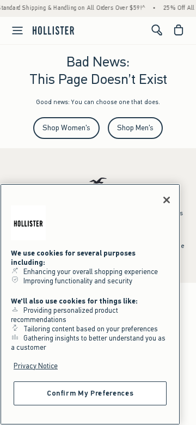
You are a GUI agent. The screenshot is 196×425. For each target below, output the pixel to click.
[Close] (167, 200)
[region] (90, 304)
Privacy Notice (36, 366)
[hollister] (53, 30)
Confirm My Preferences (90, 393)
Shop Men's (135, 128)
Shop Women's (66, 128)
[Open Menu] (13, 30)
